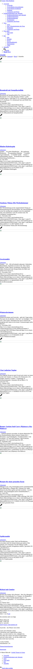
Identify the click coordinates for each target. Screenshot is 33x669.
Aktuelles (3, 55)
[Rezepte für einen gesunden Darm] (16, 453)
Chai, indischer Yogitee (8, 370)
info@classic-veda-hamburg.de (8, 624)
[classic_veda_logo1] (7, 1)
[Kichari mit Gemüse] (16, 561)
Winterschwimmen (6, 312)
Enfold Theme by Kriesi (18, 652)
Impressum (3, 649)
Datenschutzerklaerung (6, 646)
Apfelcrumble (5, 536)
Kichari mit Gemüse (7, 589)
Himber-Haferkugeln (7, 146)
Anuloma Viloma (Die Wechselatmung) (14, 203)
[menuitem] (18, 8)
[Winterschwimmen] (16, 284)
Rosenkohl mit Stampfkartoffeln (11, 90)
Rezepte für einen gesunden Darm (12, 482)
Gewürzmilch (5, 259)
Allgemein (3, 93)
